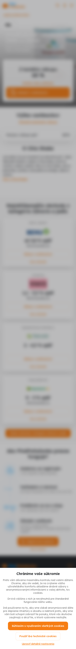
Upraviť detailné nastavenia (38, 643)
